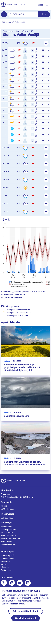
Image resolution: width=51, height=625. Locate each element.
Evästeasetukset (8, 544)
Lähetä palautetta (8, 529)
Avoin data (5, 561)
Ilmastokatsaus (7, 558)
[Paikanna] (4, 14)
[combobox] (24, 14)
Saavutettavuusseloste (11, 538)
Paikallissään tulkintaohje (13, 294)
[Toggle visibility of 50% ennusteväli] (17, 284)
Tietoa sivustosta (8, 535)
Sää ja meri (6, 22)
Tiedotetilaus (6, 541)
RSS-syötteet (7, 532)
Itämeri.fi (5, 567)
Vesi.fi (3, 564)
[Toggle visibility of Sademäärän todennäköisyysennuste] (26, 282)
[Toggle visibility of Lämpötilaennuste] (18, 287)
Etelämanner (6, 570)
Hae (44, 14)
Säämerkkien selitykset (12, 297)
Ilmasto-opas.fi (7, 555)
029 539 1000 (7, 518)
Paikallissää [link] (20, 22)
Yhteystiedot (6, 527)
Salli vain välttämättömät (26, 611)
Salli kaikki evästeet (25, 618)
